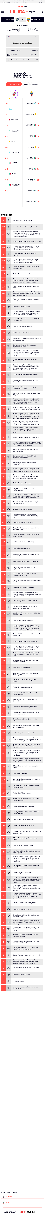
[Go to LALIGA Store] (22, 6)
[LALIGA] (17, 11)
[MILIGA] (42, 12)
